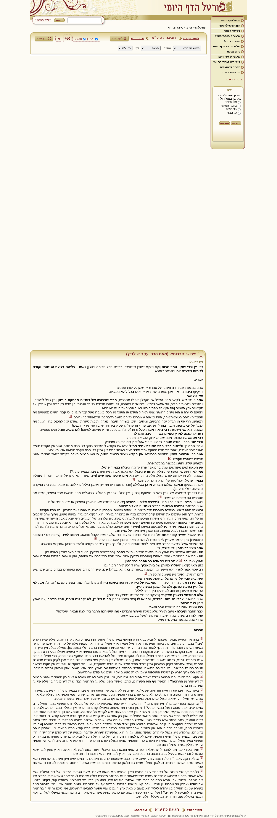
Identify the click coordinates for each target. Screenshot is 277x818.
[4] (160, 496)
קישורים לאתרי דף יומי (226, 62)
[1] (70, 416)
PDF (91, 38)
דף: (137, 48)
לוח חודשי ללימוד (229, 25)
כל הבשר (231, 112)
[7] (145, 573)
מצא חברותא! (232, 41)
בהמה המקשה (228, 105)
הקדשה (145, 815)
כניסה (239, 79)
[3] (133, 479)
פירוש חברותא (175, 27)
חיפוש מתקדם (43, 20)
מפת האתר (101, 815)
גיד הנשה (231, 109)
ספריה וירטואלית (230, 67)
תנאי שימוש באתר (119, 815)
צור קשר (189, 815)
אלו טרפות (230, 102)
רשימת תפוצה (158, 815)
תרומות (135, 815)
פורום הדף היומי (230, 72)
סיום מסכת (233, 51)
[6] (180, 560)
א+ (67, 38)
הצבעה (236, 123)
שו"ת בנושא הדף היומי (226, 46)
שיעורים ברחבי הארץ (227, 36)
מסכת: (167, 48)
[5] (96, 538)
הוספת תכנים (175, 815)
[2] (169, 458)
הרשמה (229, 79)
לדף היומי (117, 38)
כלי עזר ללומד (232, 30)
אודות (198, 815)
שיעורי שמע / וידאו (229, 56)
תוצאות (224, 123)
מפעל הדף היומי (230, 20)
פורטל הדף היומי (196, 27)
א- (58, 38)
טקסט (78, 38)
